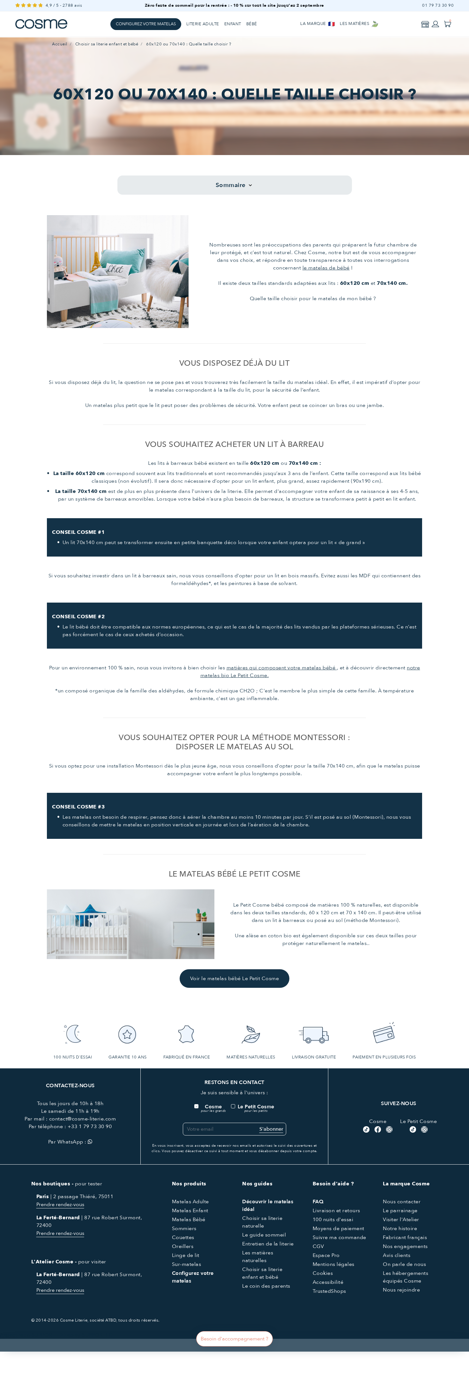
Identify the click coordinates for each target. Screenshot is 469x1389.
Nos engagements (405, 1246)
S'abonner (271, 1129)
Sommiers (184, 1228)
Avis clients (396, 1255)
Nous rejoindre (401, 1289)
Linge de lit (185, 1255)
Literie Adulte (202, 24)
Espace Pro (326, 1255)
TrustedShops (329, 1291)
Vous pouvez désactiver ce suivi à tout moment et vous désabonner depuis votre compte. (239, 1151)
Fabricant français (405, 1237)
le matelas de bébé (326, 267)
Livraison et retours (336, 1210)
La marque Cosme (406, 1183)
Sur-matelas (186, 1264)
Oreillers (183, 1246)
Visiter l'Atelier (401, 1219)
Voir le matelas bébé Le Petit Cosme (234, 978)
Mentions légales (333, 1264)
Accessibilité (328, 1282)
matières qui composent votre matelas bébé (282, 667)
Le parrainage (400, 1210)
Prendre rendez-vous (60, 1204)
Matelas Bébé (188, 1219)
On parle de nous (404, 1264)
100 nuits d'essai (333, 1219)
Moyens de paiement (338, 1228)
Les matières (355, 24)
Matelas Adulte (190, 1201)
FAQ (318, 1201)
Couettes (183, 1237)
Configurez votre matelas (146, 24)
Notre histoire (400, 1228)
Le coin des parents (266, 1286)
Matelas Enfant (190, 1210)
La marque (313, 24)
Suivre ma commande (339, 1237)
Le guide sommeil (264, 1234)
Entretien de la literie (268, 1243)
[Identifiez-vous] (435, 24)
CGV (318, 1246)
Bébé (251, 24)
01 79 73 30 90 (438, 5)
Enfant (232, 24)
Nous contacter (402, 1201)
